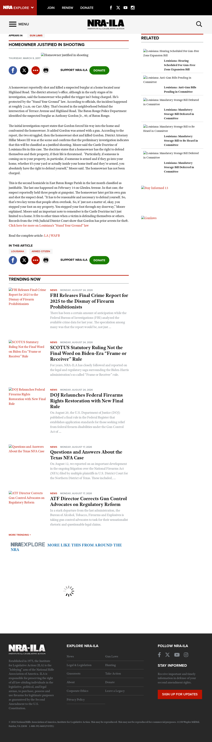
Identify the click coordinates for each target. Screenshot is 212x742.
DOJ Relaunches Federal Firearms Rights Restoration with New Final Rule (86, 401)
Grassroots (74, 673)
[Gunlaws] (149, 218)
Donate (110, 682)
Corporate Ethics (77, 691)
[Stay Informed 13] (154, 188)
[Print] (46, 73)
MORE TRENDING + (20, 534)
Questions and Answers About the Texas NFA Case (86, 455)
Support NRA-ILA (73, 70)
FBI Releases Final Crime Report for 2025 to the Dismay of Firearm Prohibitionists (89, 301)
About (71, 682)
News (53, 290)
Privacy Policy (76, 699)
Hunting (110, 665)
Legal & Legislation (79, 665)
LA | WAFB (52, 236)
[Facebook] (111, 3)
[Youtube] (125, 3)
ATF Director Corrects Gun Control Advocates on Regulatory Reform (88, 501)
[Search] (199, 24)
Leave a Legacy (115, 691)
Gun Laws (36, 35)
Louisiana (17, 251)
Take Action (113, 673)
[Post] (24, 67)
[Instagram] (133, 3)
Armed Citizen (41, 251)
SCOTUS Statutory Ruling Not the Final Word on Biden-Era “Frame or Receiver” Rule (88, 353)
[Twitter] (118, 3)
